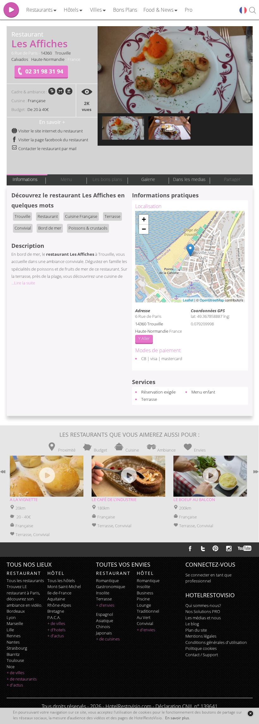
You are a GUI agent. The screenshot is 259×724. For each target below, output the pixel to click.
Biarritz (13, 654)
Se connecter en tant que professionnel (208, 578)
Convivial (23, 228)
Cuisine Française (81, 216)
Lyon (11, 617)
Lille (10, 630)
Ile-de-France (59, 593)
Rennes (14, 636)
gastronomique (110, 586)
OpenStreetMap (212, 299)
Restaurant (48, 216)
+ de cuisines (108, 639)
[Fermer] (250, 713)
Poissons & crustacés (88, 228)
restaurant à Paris (23, 593)
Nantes (13, 642)
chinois (103, 626)
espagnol (104, 614)
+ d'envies (105, 605)
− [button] (144, 229)
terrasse (104, 599)
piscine (143, 599)
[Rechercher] (252, 10)
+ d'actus (15, 685)
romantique (107, 580)
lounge (144, 605)
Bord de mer (49, 228)
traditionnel (148, 611)
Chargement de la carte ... (189, 256)
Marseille (15, 623)
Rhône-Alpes (59, 605)
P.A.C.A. (54, 617)
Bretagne (55, 611)
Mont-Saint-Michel (64, 586)
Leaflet (188, 299)
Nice (11, 666)
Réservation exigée (158, 392)
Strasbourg (17, 648)
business (145, 593)
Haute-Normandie (47, 59)
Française (36, 100)
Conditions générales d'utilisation (216, 642)
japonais (104, 633)
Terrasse (112, 216)
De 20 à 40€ (38, 109)
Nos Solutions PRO (202, 611)
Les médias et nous (203, 618)
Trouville (63, 53)
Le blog (192, 624)
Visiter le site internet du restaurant (50, 131)
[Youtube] (245, 548)
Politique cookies (201, 648)
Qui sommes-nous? (203, 605)
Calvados (19, 59)
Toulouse (15, 660)
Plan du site (196, 630)
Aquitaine (56, 599)
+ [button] (144, 219)
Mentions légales (200, 636)
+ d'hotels (56, 630)
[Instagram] (229, 549)
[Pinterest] (215, 548)
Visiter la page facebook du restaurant (52, 140)
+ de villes (15, 672)
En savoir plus (177, 718)
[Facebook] (190, 548)
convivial (145, 623)
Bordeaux (16, 611)
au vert (143, 617)
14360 (46, 53)
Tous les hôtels (61, 580)
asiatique (104, 620)
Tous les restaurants (25, 580)
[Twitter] (202, 548)
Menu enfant (203, 392)
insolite (102, 593)
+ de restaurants (22, 679)
